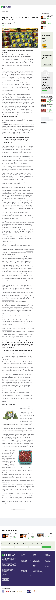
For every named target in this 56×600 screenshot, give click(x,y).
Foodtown (16, 78)
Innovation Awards (36, 570)
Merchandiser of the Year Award (38, 572)
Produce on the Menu (36, 561)
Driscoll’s (4, 97)
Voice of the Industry (36, 560)
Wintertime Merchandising (7, 282)
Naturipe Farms (14, 129)
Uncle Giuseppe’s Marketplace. (13, 80)
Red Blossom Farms (28, 149)
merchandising (43, 122)
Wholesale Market (35, 559)
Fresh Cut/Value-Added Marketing (26, 575)
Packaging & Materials (24, 570)
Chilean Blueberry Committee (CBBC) (19, 215)
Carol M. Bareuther (7, 23)
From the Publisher (36, 556)
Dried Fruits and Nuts (24, 571)
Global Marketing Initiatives (37, 575)
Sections (3, 11)
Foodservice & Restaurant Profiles (26, 560)
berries (42, 117)
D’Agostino (25, 78)
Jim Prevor (34, 555)
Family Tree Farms (6, 173)
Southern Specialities (15, 87)
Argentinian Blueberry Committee (16, 203)
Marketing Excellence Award (37, 571)
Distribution (22, 559)
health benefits (43, 120)
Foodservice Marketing (24, 572)
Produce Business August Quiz (37, 566)
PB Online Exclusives (24, 561)
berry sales (47, 117)
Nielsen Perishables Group (19, 61)
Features (7, 11)
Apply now (43, 41)
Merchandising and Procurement (26, 565)
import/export (50, 120)
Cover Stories (23, 556)
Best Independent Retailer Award (38, 569)
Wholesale (22, 562)
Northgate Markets (21, 331)
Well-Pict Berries (29, 251)
